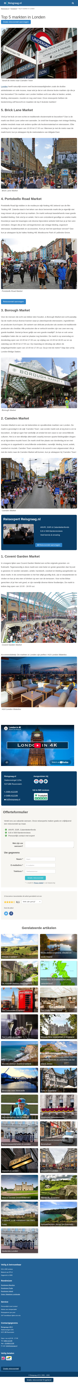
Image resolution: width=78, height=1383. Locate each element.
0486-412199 (12, 792)
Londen (4, 86)
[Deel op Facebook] (11, 913)
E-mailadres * (17, 865)
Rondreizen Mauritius (8, 1285)
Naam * (19, 859)
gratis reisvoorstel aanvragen (16, 22)
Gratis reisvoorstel (35, 878)
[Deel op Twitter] (6, 913)
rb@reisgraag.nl (13, 799)
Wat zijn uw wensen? (17, 844)
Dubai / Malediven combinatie (10, 1294)
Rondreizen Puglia (7, 1288)
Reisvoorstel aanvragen (13, 301)
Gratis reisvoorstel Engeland (39, 1380)
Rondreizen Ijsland (7, 1291)
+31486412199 (9, 1343)
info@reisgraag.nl (11, 1346)
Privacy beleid (38, 883)
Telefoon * (18, 871)
